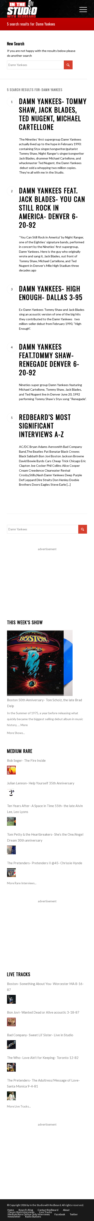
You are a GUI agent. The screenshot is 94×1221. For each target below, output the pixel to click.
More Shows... (16, 733)
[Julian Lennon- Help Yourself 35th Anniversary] (11, 792)
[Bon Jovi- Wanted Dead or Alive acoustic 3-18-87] (11, 1022)
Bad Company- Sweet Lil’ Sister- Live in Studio (40, 1035)
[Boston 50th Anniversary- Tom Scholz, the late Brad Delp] (40, 663)
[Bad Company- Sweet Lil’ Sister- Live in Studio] (11, 1044)
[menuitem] (81, 9)
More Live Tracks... (19, 1106)
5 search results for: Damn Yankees (31, 24)
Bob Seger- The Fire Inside (26, 760)
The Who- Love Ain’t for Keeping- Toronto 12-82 (42, 1058)
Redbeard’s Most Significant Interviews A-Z (45, 425)
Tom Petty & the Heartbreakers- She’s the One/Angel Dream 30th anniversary (45, 837)
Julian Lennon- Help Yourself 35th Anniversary (40, 783)
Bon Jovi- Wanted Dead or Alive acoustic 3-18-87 (43, 1012)
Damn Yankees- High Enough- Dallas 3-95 (51, 293)
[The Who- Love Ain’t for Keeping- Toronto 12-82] (11, 1067)
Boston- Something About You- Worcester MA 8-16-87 (45, 987)
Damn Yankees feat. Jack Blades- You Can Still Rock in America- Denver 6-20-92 (52, 207)
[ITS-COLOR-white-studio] (39, 9)
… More (23, 725)
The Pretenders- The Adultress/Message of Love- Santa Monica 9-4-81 (43, 1083)
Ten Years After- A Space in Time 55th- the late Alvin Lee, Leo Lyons (45, 809)
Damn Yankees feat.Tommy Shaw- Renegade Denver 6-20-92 (49, 359)
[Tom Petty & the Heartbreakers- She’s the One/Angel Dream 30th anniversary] (11, 850)
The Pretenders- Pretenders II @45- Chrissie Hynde (44, 863)
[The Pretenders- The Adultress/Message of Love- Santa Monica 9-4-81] (11, 1095)
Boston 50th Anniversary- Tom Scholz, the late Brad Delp (44, 703)
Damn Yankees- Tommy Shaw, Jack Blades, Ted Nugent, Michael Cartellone (53, 114)
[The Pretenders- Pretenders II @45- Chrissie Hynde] (11, 872)
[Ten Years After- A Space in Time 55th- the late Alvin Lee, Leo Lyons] (11, 821)
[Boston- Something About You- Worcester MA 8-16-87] (11, 999)
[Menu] (81, 9)
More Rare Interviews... (22, 883)
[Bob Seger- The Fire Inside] (11, 770)
